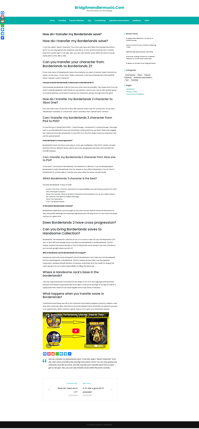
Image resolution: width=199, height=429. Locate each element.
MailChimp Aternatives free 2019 (139, 52)
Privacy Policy (132, 91)
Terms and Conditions (135, 94)
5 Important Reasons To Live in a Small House (139, 39)
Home (52, 20)
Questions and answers (119, 20)
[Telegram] (2, 34)
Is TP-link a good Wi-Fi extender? (93, 390)
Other (146, 20)
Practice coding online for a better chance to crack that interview (140, 58)
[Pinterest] (2, 17)
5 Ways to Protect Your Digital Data (141, 63)
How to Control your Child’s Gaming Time (141, 46)
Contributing (100, 20)
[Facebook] (2, 13)
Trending (62, 20)
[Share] (2, 38)
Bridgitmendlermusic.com (99, 7)
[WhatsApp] (2, 25)
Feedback (137, 20)
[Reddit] (2, 21)
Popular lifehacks (76, 20)
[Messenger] (2, 29)
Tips (89, 20)
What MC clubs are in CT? (68, 390)
